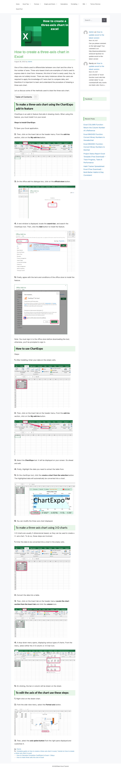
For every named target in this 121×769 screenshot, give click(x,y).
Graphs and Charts (49, 4)
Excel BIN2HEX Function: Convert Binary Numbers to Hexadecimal (94, 137)
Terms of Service (95, 4)
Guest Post (19, 9)
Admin (91, 32)
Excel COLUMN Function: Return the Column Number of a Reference (94, 128)
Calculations (64, 4)
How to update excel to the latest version (96, 35)
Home (18, 4)
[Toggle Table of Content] (35, 96)
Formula (36, 4)
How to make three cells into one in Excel (30, 757)
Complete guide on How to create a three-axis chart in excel (37, 751)
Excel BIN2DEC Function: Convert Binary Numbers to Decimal (94, 147)
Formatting (74, 4)
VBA (84, 4)
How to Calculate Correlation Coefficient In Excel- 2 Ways (35, 755)
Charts (19, 749)
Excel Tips (26, 4)
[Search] (104, 20)
